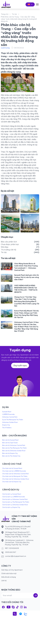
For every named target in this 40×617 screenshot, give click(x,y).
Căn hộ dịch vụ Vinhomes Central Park (15, 499)
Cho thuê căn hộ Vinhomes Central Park (15, 474)
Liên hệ (4, 581)
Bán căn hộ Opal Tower (10, 443)
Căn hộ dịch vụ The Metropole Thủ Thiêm (15, 502)
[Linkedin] (25, 607)
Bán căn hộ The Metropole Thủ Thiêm (14, 448)
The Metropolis (27, 230)
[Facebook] (3, 607)
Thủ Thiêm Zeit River (10, 210)
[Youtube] (8, 607)
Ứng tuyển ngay (20, 365)
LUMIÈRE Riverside (8, 414)
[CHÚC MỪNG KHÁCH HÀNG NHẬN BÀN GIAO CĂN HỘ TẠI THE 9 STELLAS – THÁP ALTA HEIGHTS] (6, 288)
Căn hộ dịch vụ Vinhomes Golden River (15, 505)
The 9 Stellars (6, 427)
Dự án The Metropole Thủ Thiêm (12, 419)
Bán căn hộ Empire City (10, 453)
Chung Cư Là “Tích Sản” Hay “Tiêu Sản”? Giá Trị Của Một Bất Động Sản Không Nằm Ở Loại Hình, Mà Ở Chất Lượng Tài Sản (26, 301)
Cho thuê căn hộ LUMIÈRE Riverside (14, 471)
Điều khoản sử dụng (8, 577)
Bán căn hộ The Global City (11, 456)
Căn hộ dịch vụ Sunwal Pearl (11, 494)
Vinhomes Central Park (9, 417)
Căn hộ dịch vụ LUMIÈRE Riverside (13, 497)
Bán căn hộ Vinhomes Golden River (14, 450)
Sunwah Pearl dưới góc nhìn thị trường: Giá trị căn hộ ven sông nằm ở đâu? (26, 277)
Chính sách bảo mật (8, 573)
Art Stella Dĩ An (27, 210)
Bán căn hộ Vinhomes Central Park (13, 445)
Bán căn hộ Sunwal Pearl (10, 440)
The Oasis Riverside (10, 230)
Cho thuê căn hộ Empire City (11, 481)
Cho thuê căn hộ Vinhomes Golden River (15, 479)
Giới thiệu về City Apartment (12, 570)
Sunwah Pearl (6, 412)
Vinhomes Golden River (10, 422)
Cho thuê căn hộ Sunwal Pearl (12, 468)
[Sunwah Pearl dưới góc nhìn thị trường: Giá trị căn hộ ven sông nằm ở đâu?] (6, 278)
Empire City (6, 425)
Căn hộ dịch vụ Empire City (11, 507)
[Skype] (13, 607)
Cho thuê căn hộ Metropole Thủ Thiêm (14, 476)
